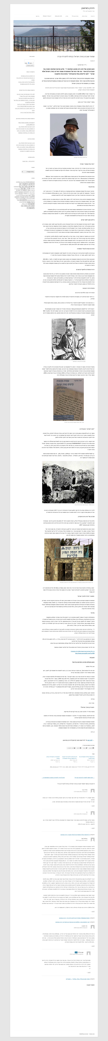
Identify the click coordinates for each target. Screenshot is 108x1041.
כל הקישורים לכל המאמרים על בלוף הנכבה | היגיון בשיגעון (75, 834)
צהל (18, 200)
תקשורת (31, 207)
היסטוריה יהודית (21, 190)
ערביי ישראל (18, 198)
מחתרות (18, 195)
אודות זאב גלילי (75, 16)
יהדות (21, 193)
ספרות (33, 198)
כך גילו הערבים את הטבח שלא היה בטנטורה (82, 651)
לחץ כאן (90, 740)
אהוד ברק (23, 182)
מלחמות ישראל (30, 197)
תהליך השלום (24, 203)
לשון (70, 766)
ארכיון (67, 16)
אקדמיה (33, 188)
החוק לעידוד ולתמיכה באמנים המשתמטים (53, 777)
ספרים (23, 198)
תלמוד (66, 766)
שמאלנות (31, 203)
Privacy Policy (47, 16)
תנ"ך (64, 766)
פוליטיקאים (29, 200)
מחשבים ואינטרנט (24, 195)
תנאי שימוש (92, 1033)
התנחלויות (26, 192)
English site (58, 16)
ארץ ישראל (74, 766)
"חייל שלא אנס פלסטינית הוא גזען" (27, 98)
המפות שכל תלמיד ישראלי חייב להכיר (26, 104)
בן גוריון (33, 190)
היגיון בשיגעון (87, 8)
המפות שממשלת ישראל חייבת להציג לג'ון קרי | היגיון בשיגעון (74, 918)
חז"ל (33, 193)
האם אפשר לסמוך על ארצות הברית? (84, 777)
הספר (30, 191)
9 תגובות (92, 60)
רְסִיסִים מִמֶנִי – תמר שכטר (28, 161)
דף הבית (92, 16)
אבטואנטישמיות (30, 182)
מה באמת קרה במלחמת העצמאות (26, 132)
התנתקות (20, 192)
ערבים (33, 200)
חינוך (31, 193)
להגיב (93, 805)
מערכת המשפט (19, 197)
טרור (25, 193)
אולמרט (18, 182)
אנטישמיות (16, 186)
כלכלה (16, 193)
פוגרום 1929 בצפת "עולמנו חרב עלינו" (26, 130)
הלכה (33, 192)
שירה (20, 202)
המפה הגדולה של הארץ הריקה (27, 112)
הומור (28, 190)
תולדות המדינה (28, 205)
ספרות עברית (28, 198)
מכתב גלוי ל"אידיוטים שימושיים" (27, 84)
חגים (16, 192)
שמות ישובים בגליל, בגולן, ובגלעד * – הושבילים (78, 979)
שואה (28, 202)
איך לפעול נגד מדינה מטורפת (28, 76)
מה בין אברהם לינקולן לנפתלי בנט (27, 126)
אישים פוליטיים (27, 186)
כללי (33, 195)
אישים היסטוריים (27, 183)
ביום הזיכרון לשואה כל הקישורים (27, 151)
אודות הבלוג (84, 16)
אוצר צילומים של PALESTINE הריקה (26, 106)
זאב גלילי (87, 766)
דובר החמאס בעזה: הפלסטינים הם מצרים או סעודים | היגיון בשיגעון (72, 922)
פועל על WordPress (83, 1033)
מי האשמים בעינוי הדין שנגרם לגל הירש (25, 128)
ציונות (33, 202)
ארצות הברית (17, 188)
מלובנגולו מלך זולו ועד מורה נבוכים (26, 82)
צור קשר (37, 16)
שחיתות (24, 202)
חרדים (28, 193)
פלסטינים (23, 200)
